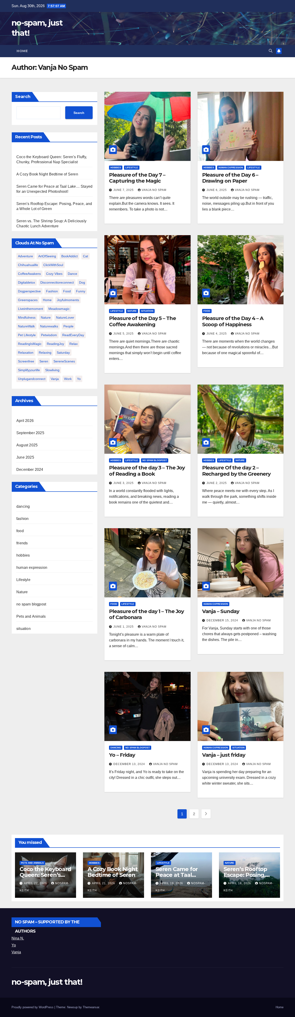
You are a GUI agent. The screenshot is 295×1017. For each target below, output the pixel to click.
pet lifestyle (27, 335)
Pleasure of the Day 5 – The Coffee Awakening (142, 321)
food (67, 291)
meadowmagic (59, 309)
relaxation (25, 352)
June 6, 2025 (217, 190)
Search (22, 96)
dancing (23, 506)
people (68, 326)
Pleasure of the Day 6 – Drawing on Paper (230, 178)
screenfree (26, 361)
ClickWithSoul (53, 265)
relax (73, 344)
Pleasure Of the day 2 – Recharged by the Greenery (236, 471)
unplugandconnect (31, 379)
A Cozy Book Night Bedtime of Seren (47, 174)
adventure (25, 256)
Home (22, 51)
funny (80, 291)
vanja (55, 379)
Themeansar (91, 1007)
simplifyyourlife (29, 370)
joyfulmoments (68, 300)
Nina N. (18, 938)
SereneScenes (64, 361)
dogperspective (29, 291)
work (68, 379)
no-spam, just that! (47, 982)
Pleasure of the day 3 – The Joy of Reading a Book (147, 471)
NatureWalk (26, 326)
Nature (46, 317)
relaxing (45, 352)
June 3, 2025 (124, 483)
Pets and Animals (31, 616)
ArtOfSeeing (47, 256)
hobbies (23, 555)
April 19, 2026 (172, 883)
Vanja (16, 952)
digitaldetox (26, 282)
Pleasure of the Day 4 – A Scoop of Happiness (233, 321)
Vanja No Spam (154, 190)
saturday (63, 352)
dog (82, 282)
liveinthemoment (30, 309)
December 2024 (29, 469)
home (47, 300)
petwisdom (49, 335)
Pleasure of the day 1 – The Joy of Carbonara (146, 614)
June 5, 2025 (124, 333)
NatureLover (65, 317)
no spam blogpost (31, 604)
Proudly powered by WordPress (33, 1007)
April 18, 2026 (240, 883)
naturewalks (49, 326)
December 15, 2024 (222, 620)
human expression (31, 567)
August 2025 (27, 445)
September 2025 (30, 433)
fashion (52, 291)
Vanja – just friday (223, 755)
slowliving (52, 370)
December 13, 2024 (129, 764)
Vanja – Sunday (220, 611)
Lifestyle (23, 580)
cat (85, 256)
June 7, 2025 (124, 190)
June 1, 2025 (124, 626)
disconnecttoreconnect (57, 282)
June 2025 (25, 457)
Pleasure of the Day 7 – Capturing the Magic (137, 178)
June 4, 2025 (217, 333)
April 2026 (25, 421)
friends (22, 543)
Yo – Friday (122, 755)
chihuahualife (28, 265)
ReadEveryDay (73, 335)
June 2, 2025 (217, 483)
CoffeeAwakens (29, 274)
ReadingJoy (55, 344)
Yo (14, 945)
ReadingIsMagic (29, 344)
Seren (43, 361)
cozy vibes (54, 274)
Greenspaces (28, 300)
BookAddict (69, 256)
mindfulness (26, 317)
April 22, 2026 (36, 883)
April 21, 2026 (104, 883)
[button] (270, 51)
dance (72, 274)
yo (79, 379)
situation (23, 629)
